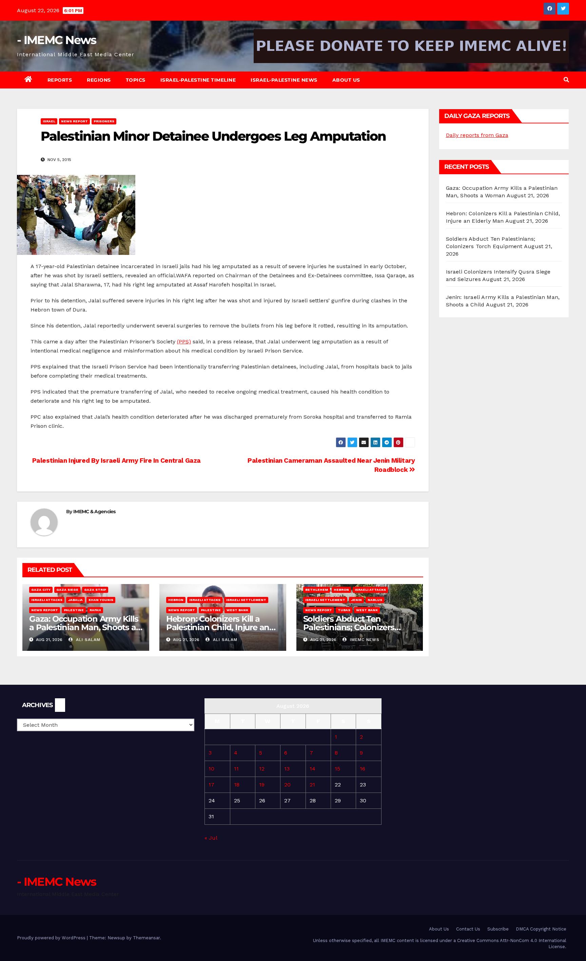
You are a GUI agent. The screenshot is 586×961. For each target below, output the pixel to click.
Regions (99, 80)
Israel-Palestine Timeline (198, 80)
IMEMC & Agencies (94, 511)
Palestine (74, 610)
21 (312, 784)
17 (211, 784)
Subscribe (498, 929)
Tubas (344, 610)
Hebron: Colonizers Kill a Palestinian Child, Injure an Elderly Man (217, 627)
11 (236, 768)
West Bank (237, 610)
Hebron (175, 600)
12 (262, 768)
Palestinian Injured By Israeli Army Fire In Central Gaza (116, 460)
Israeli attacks (46, 600)
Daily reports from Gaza (477, 135)
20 (287, 784)
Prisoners (104, 121)
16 (362, 768)
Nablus (375, 600)
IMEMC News (363, 639)
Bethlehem (316, 590)
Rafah (95, 610)
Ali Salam (87, 639)
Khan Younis (101, 600)
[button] (566, 80)
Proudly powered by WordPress (52, 937)
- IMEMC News (56, 40)
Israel (49, 121)
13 (287, 768)
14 (312, 768)
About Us (346, 80)
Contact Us (468, 929)
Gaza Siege (67, 590)
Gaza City (41, 590)
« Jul (210, 838)
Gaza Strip (95, 590)
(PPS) (184, 341)
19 (262, 784)
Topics (135, 80)
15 (337, 768)
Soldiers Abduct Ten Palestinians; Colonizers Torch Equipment (348, 627)
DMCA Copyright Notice (541, 929)
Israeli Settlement (246, 600)
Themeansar (146, 937)
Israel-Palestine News (284, 80)
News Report (74, 121)
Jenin (356, 600)
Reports (59, 80)
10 (211, 768)
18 (236, 784)
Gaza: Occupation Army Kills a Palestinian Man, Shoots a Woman (83, 627)
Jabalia (75, 600)
